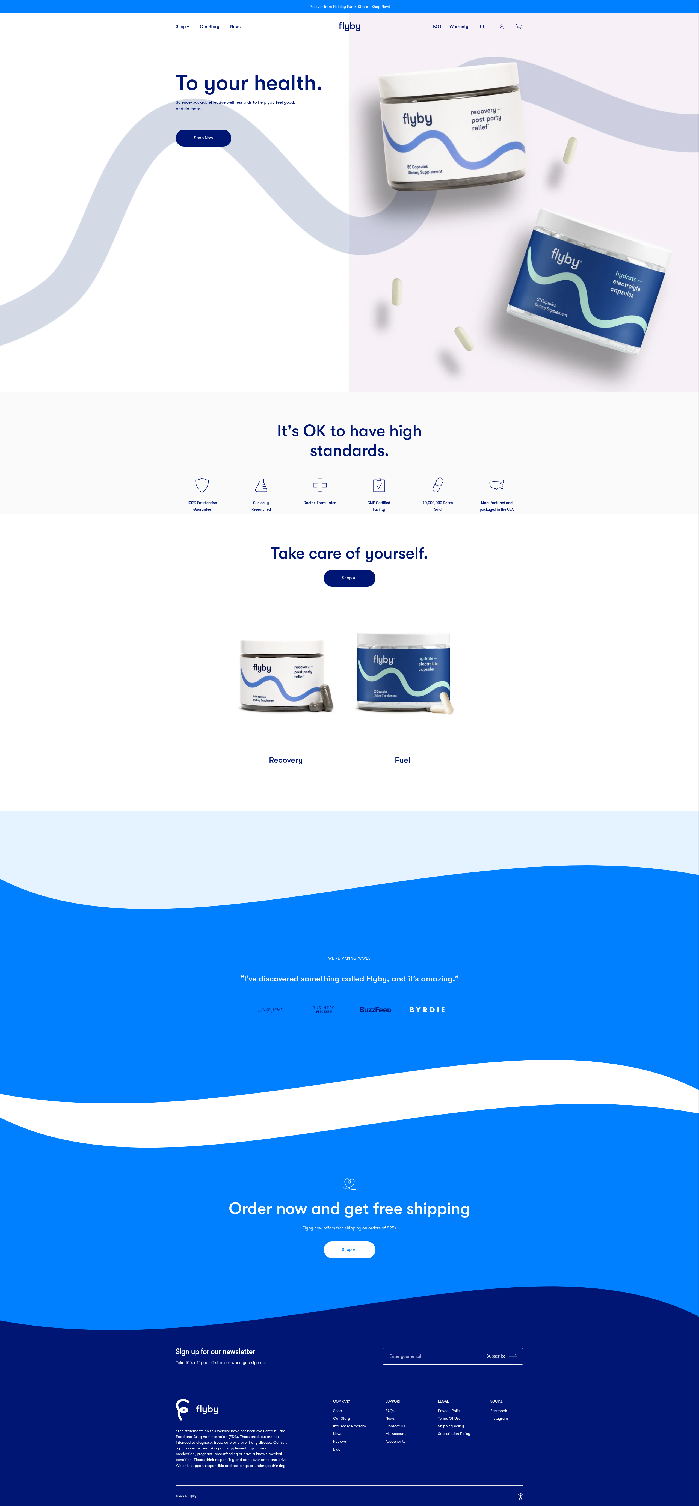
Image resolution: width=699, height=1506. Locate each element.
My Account (396, 1433)
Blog (336, 1449)
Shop (337, 1411)
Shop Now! (381, 6)
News (235, 26)
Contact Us (395, 1426)
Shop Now (203, 137)
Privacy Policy (450, 1411)
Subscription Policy (454, 1433)
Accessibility (396, 1441)
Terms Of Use (449, 1418)
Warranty (458, 26)
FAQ (437, 26)
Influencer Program (349, 1426)
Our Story (209, 26)
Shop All (349, 577)
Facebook (498, 1411)
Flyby (192, 1496)
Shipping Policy (451, 1426)
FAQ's (390, 1411)
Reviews (340, 1441)
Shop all (349, 1249)
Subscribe (496, 1356)
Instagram (499, 1418)
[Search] (482, 27)
